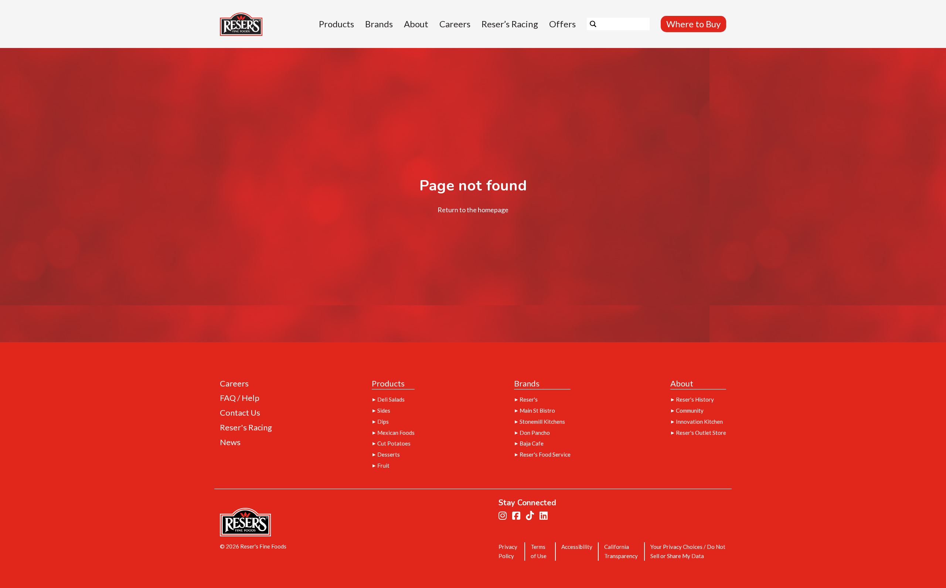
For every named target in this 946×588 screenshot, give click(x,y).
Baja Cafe (532, 443)
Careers (454, 24)
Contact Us (240, 412)
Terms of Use (539, 551)
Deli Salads (391, 399)
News (230, 442)
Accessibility (576, 546)
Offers (562, 24)
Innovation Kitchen (699, 421)
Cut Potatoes (394, 443)
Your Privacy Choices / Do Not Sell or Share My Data (687, 551)
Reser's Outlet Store (701, 432)
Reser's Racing (246, 427)
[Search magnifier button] (593, 24)
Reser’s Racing (509, 24)
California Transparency (621, 551)
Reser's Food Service (545, 454)
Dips (383, 421)
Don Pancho (535, 432)
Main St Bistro (537, 410)
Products (336, 24)
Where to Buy (693, 23)
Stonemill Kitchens (542, 421)
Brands (379, 24)
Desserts (388, 454)
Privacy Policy (507, 551)
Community (690, 410)
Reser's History (695, 399)
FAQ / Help (239, 398)
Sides (383, 410)
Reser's (529, 399)
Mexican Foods (396, 432)
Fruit (383, 465)
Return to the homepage (473, 210)
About (416, 24)
